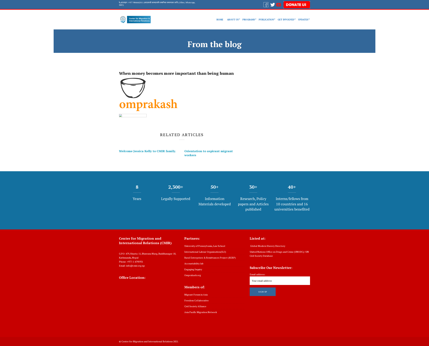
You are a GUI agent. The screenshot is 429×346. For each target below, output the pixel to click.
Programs (248, 19)
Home (220, 19)
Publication (266, 19)
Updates (303, 19)
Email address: (257, 274)
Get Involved (286, 19)
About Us (233, 19)
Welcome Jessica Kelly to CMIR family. (147, 151)
